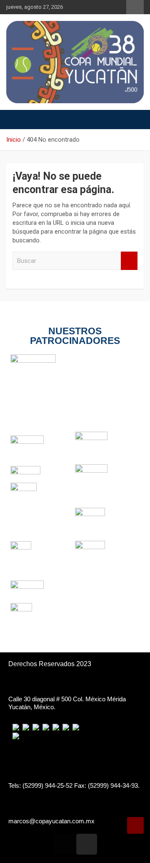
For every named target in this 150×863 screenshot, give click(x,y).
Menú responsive (135, 7)
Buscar (129, 261)
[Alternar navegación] (16, 119)
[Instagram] (86, 844)
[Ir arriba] (135, 825)
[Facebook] (63, 844)
